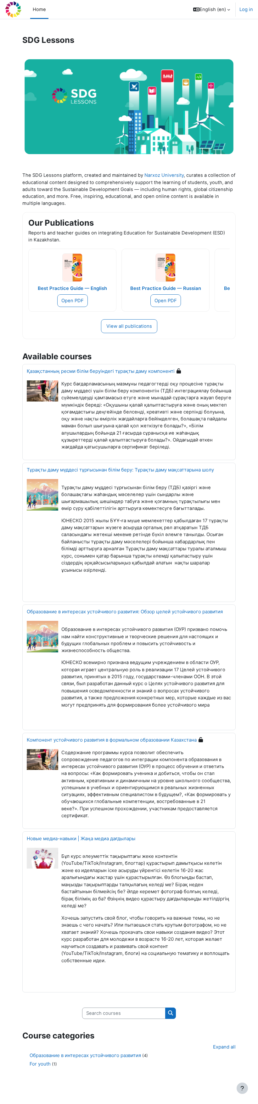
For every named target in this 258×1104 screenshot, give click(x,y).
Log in (246, 9)
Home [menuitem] (39, 9)
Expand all (224, 1047)
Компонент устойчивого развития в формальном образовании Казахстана (112, 740)
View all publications (129, 326)
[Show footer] (242, 1088)
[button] (211, 9)
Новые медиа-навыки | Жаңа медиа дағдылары (81, 838)
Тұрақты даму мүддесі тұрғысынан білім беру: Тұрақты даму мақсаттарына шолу (120, 470)
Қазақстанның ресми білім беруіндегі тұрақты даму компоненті (101, 371)
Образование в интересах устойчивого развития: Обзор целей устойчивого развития (125, 612)
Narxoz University (164, 175)
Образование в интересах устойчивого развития (85, 1055)
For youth (40, 1064)
